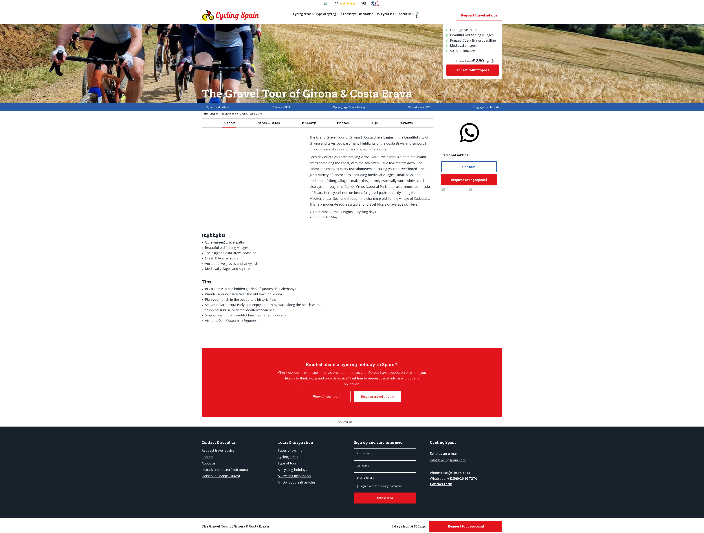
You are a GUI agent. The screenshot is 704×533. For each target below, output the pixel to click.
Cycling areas (302, 14)
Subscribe (385, 498)
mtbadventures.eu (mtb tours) (225, 470)
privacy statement (391, 486)
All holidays (348, 14)
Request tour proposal (472, 70)
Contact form (441, 484)
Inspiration (365, 14)
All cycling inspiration (294, 476)
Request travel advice (377, 396)
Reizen (214, 113)
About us (405, 14)
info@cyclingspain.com (448, 460)
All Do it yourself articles (296, 482)
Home (205, 113)
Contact (469, 167)
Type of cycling (326, 14)
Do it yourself (385, 14)
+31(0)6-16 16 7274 (455, 473)
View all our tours (326, 396)
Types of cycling (290, 450)
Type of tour (287, 463)
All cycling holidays (292, 470)
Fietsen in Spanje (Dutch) (221, 476)
